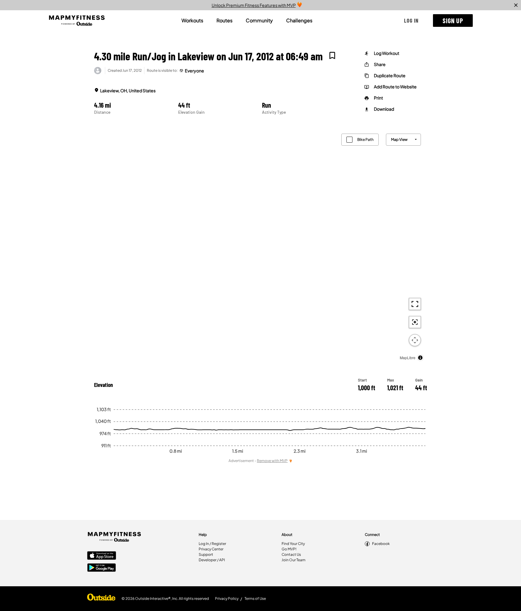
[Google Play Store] (101, 568)
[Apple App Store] (101, 556)
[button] (411, 20)
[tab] (192, 20)
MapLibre (407, 357)
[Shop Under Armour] (101, 599)
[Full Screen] (415, 304)
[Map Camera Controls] (415, 340)
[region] (260, 246)
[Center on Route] (415, 322)
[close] (516, 5)
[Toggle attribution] (420, 357)
